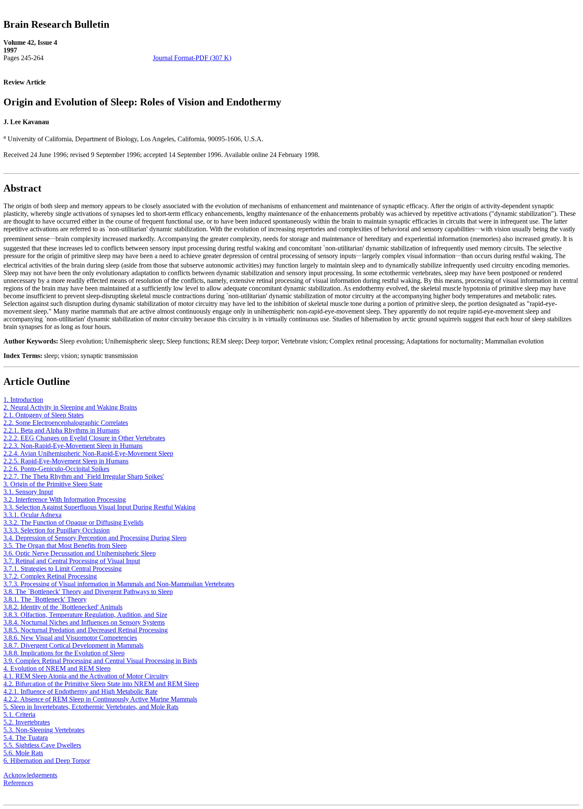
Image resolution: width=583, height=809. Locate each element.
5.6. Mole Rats (23, 753)
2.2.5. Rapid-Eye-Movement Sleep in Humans (65, 461)
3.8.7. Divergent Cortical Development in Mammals (73, 645)
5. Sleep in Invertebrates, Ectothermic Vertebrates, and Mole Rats (90, 706)
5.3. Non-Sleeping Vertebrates (44, 729)
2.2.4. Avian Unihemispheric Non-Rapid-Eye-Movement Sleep (88, 453)
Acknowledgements (30, 775)
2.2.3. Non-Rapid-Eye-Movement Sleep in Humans (73, 445)
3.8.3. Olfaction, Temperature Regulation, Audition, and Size (85, 614)
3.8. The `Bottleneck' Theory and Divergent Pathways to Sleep (88, 591)
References (18, 782)
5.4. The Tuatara (25, 737)
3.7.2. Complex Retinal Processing (50, 576)
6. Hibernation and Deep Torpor (46, 760)
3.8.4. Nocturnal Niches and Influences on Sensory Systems (84, 622)
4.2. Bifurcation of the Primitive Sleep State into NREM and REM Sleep (101, 683)
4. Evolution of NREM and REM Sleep (57, 668)
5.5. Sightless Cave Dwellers (42, 745)
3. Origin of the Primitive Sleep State (52, 484)
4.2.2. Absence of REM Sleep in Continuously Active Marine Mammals (100, 699)
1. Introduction (23, 399)
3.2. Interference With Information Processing (64, 499)
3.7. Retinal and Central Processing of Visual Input (71, 561)
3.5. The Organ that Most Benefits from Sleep (65, 545)
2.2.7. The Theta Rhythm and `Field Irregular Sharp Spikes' (83, 476)
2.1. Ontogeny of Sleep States (43, 415)
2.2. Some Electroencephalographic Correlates (65, 422)
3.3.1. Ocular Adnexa (32, 514)
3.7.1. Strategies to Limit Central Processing (62, 568)
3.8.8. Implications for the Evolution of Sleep (64, 653)
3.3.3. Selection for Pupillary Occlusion (56, 530)
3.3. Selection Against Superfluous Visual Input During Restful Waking (99, 507)
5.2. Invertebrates (26, 722)
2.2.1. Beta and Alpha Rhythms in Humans (61, 430)
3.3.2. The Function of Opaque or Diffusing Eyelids (73, 522)
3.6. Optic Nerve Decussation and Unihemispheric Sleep (79, 553)
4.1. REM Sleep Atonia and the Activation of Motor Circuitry (86, 676)
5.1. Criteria (19, 714)
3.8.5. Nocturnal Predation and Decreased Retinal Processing (85, 630)
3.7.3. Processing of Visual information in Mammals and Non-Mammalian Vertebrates (118, 584)
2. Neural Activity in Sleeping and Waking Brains (70, 407)
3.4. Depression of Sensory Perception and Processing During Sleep (95, 537)
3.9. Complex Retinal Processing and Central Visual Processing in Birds (100, 660)
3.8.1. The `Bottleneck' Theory (45, 599)
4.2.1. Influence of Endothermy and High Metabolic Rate (80, 691)
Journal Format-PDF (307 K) (192, 57)
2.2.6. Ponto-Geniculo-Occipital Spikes (56, 468)
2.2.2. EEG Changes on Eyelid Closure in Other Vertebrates (84, 438)
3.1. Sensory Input (28, 491)
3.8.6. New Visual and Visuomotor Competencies (70, 637)
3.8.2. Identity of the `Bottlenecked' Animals (62, 607)
